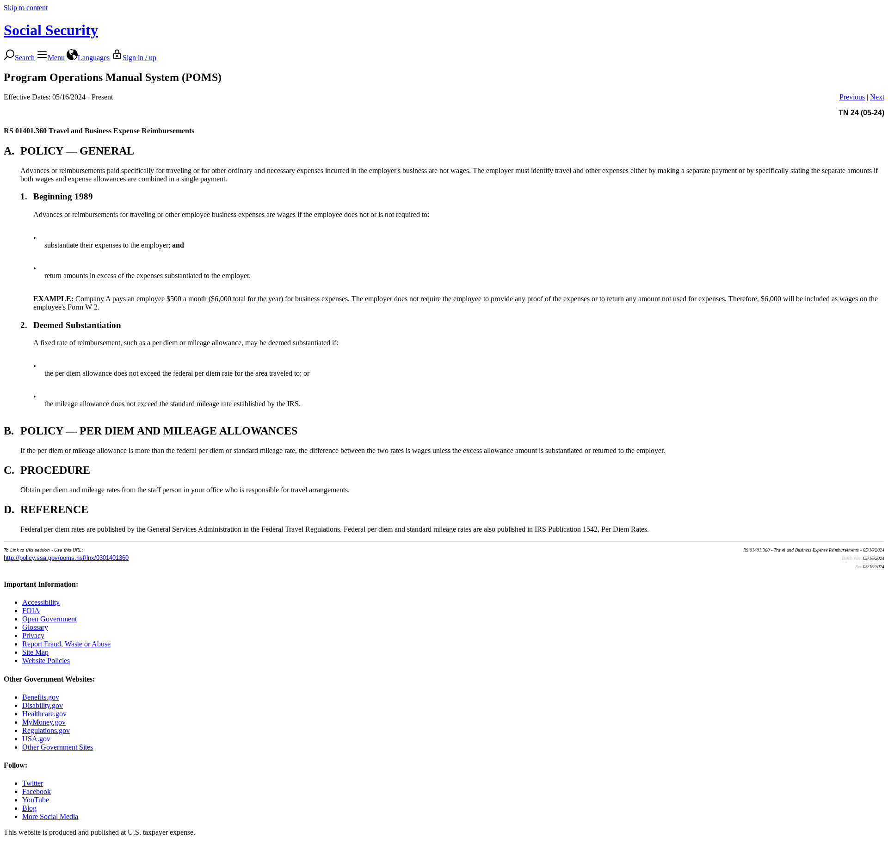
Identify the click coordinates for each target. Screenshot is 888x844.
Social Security (51, 30)
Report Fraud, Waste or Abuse (66, 644)
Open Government (49, 619)
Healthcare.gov (44, 714)
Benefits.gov (40, 697)
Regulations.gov (46, 730)
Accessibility (41, 602)
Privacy (33, 635)
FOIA (31, 610)
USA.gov (36, 739)
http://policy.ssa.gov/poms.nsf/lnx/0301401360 (66, 557)
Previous (852, 97)
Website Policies (46, 660)
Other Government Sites (57, 747)
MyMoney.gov (44, 722)
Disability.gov (42, 705)
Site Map (35, 652)
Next (877, 97)
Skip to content (26, 8)
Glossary (35, 627)
